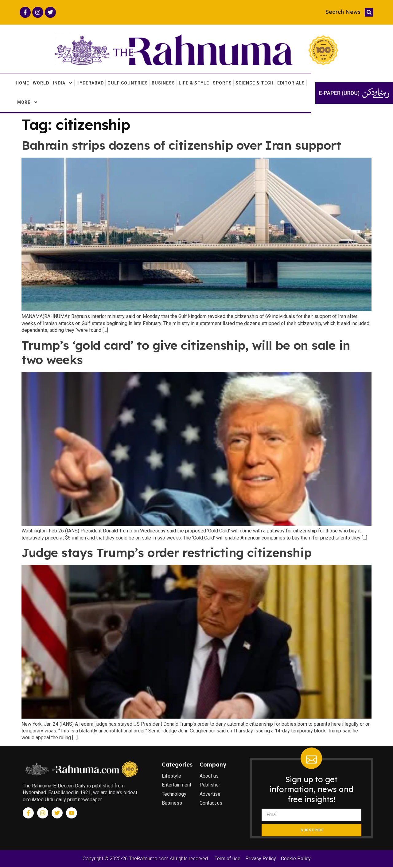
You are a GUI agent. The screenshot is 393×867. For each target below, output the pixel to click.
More (23, 102)
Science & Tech (254, 82)
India (59, 82)
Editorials (291, 82)
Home (22, 82)
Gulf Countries (127, 82)
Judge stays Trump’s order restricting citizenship (166, 552)
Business (163, 82)
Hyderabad (90, 82)
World (41, 82)
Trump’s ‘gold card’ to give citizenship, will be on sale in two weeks (185, 352)
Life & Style (194, 82)
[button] (369, 12)
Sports (222, 82)
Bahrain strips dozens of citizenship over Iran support (181, 145)
